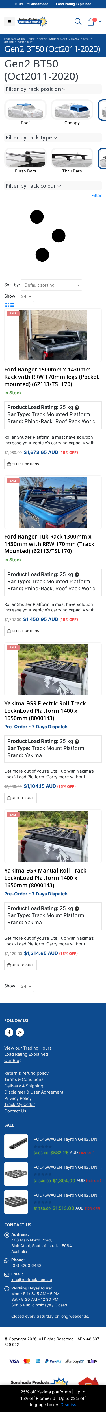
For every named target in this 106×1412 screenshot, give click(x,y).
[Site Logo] (32, 21)
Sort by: (12, 284)
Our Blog (13, 1060)
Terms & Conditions (24, 1079)
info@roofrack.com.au (31, 1279)
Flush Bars (25, 171)
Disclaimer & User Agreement (33, 1092)
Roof (25, 122)
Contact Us (15, 1111)
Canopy (72, 122)
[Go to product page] (16, 1146)
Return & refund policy (26, 1073)
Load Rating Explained (26, 1054)
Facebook (9, 1032)
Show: (10, 296)
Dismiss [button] (68, 1404)
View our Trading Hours (28, 1048)
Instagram (20, 1032)
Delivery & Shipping (23, 1085)
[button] (9, 21)
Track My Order (19, 1104)
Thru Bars (72, 171)
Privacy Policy (18, 1098)
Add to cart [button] (23, 798)
